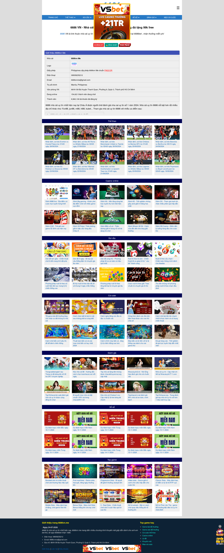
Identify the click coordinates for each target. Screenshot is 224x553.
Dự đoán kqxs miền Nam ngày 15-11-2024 (165, 428)
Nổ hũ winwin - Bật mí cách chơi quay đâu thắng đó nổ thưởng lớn (138, 507)
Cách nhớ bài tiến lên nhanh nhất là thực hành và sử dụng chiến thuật (167, 318)
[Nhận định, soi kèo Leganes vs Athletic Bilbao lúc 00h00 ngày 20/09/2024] (139, 163)
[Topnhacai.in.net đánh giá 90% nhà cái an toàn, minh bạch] (139, 392)
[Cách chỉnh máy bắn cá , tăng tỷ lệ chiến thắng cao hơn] (112, 337)
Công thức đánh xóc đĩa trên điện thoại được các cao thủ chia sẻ (139, 318)
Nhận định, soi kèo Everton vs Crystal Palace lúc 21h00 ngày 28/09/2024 (57, 143)
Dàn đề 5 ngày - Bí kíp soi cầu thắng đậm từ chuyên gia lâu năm (84, 260)
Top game (112, 459)
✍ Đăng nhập (111, 45)
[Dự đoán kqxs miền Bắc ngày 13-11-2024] (139, 447)
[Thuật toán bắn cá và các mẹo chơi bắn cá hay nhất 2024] (84, 337)
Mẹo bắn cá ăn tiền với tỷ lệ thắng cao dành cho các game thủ (138, 343)
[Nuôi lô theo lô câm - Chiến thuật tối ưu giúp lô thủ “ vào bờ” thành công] (139, 255)
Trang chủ (53, 17)
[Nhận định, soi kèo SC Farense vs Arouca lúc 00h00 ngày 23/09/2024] (57, 163)
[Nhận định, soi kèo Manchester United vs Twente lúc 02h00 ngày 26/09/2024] (112, 138)
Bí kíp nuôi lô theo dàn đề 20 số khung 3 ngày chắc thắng (83, 284)
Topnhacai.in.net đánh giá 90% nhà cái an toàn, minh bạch (138, 397)
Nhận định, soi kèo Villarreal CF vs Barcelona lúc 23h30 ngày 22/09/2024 (83, 168)
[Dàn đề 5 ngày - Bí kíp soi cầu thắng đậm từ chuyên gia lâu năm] (84, 255)
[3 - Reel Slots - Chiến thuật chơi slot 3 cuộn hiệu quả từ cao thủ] (112, 502)
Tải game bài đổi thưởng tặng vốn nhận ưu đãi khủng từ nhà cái (57, 318)
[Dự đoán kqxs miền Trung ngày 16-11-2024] (112, 424)
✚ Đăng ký (98, 45)
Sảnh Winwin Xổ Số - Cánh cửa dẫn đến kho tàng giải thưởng (138, 228)
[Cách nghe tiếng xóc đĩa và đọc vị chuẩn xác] (112, 313)
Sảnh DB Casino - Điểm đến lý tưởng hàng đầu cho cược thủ (166, 228)
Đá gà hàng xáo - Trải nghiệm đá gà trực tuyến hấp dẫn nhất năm (167, 343)
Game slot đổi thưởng (150, 529)
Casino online (112, 180)
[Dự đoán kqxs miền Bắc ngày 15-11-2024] (139, 424)
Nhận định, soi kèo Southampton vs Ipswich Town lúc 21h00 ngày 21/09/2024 (110, 170)
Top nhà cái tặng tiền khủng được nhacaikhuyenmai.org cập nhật (111, 374)
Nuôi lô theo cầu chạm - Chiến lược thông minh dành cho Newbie (166, 260)
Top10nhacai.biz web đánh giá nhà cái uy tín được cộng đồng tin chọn (57, 397)
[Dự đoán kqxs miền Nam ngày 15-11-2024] (167, 424)
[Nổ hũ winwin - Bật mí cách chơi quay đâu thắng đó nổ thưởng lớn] (139, 502)
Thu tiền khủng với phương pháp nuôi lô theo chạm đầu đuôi (166, 285)
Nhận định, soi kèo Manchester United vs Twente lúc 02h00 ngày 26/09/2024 (112, 143)
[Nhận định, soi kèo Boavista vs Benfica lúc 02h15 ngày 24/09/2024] (167, 138)
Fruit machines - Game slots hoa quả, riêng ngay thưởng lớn (84, 482)
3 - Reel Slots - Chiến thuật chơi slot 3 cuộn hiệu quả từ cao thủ (111, 507)
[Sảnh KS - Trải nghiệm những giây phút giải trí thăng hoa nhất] (139, 198)
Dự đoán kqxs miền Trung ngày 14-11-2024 (110, 451)
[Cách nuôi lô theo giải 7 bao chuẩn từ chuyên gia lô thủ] (139, 280)
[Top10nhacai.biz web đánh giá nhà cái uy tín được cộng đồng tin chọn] (57, 392)
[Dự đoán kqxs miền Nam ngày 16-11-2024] (84, 424)
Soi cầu (87, 17)
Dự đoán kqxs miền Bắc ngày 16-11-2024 (57, 428)
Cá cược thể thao (149, 532)
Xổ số (136, 17)
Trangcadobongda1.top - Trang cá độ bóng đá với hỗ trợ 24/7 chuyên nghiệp (56, 374)
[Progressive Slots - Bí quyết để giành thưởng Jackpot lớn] (112, 477)
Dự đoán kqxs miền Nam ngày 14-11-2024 (82, 451)
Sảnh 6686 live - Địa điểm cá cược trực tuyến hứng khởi (56, 202)
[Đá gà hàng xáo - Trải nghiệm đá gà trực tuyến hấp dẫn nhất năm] (167, 337)
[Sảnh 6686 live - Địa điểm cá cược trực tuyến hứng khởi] (57, 198)
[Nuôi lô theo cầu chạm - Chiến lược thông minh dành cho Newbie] (167, 255)
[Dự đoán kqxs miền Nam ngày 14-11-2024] (84, 447)
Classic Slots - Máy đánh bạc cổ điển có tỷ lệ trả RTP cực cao (167, 482)
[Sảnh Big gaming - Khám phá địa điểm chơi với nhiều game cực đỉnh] (84, 198)
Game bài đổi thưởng (150, 526)
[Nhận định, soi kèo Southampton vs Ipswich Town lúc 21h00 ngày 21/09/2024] (112, 163)
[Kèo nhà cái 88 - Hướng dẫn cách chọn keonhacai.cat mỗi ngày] (84, 368)
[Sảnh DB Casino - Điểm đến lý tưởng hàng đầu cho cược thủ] (167, 223)
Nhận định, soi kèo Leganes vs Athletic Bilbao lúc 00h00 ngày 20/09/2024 (138, 168)
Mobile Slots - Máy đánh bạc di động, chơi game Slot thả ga (56, 507)
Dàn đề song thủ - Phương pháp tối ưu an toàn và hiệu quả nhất (111, 260)
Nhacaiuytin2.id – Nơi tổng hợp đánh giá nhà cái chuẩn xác (138, 374)
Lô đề (144, 538)
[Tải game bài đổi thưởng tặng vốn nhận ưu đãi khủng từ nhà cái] (57, 313)
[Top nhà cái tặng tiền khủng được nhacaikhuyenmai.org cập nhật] (112, 368)
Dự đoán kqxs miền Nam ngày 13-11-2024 (165, 451)
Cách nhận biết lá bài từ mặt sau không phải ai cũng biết (83, 317)
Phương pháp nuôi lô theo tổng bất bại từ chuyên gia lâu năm (112, 285)
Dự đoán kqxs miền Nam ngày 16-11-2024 (82, 428)
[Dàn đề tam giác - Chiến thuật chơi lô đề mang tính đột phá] (57, 255)
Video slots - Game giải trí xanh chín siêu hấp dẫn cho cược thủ (138, 482)
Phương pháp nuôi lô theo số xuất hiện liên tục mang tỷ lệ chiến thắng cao (56, 285)
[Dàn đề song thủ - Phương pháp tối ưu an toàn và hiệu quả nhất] (112, 255)
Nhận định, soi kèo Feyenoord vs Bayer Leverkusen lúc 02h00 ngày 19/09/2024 (167, 168)
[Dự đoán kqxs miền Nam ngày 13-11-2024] (167, 447)
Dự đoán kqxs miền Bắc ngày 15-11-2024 (139, 428)
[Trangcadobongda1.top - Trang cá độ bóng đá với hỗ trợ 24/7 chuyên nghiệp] (57, 368)
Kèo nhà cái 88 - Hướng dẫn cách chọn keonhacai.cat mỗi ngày (84, 374)
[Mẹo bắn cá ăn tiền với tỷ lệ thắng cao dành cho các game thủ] (139, 337)
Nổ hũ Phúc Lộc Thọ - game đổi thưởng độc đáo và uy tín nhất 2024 (166, 507)
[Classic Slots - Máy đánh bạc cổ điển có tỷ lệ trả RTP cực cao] (167, 477)
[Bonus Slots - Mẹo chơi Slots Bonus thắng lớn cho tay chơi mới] (84, 502)
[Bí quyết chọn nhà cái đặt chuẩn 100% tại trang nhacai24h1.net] (84, 392)
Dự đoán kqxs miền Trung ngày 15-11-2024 (55, 451)
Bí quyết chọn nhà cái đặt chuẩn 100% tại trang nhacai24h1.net (82, 397)
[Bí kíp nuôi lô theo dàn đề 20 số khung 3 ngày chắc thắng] (84, 280)
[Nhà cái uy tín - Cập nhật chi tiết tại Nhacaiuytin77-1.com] (167, 368)
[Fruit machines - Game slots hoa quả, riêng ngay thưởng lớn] (84, 477)
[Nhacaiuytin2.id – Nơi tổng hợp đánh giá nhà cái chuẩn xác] (139, 368)
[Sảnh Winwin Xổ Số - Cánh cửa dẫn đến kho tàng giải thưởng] (139, 223)
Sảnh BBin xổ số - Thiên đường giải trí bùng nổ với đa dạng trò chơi (111, 228)
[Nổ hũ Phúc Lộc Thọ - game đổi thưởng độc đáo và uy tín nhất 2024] (167, 502)
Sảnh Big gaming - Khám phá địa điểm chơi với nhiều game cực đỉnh (84, 203)
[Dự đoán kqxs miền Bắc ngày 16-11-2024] (57, 424)
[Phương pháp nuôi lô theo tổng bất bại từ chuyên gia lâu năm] (112, 280)
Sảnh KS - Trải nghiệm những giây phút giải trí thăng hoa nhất (139, 203)
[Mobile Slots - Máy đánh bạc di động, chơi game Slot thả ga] (57, 502)
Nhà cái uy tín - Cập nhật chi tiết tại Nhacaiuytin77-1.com (166, 372)
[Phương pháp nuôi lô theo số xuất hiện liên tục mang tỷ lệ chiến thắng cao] (57, 280)
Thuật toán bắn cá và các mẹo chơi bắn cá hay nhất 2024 (83, 343)
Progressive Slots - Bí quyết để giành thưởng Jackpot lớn (111, 481)
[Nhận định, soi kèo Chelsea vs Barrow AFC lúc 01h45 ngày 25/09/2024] (139, 138)
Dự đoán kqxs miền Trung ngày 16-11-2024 (110, 428)
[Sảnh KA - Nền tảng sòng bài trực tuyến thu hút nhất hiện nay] (112, 198)
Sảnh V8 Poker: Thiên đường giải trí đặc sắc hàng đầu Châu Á (84, 228)
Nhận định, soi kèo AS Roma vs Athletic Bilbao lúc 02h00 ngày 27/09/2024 (84, 143)
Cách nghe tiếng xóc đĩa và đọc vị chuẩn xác (111, 317)
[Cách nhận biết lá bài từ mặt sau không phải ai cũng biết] (84, 313)
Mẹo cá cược (170, 17)
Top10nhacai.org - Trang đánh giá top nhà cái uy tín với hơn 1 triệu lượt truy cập (167, 397)
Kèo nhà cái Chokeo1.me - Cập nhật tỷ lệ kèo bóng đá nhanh (111, 397)
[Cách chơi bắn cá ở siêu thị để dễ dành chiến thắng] (57, 337)
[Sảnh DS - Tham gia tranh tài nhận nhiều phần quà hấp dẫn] (167, 198)
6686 (62, 33)
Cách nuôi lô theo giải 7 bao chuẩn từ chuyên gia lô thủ (138, 284)
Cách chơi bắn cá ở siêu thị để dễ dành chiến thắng (56, 342)
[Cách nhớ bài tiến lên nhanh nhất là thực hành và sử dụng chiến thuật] (167, 313)
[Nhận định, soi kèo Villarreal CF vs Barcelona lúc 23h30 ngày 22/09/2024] (84, 163)
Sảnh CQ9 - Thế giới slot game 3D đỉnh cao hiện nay (56, 227)
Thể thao (70, 17)
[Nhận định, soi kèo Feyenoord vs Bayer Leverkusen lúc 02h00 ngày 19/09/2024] (167, 163)
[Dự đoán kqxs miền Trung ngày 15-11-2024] (57, 447)
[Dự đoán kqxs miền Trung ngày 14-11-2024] (112, 447)
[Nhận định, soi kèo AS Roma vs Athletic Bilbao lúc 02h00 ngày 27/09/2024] (84, 138)
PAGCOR (108, 70)
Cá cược (112, 295)
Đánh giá (152, 17)
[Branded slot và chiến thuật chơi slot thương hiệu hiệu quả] (57, 477)
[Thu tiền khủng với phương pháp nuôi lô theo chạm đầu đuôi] (167, 280)
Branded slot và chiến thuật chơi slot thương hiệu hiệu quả (57, 481)
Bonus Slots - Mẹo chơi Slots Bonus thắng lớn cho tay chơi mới (84, 507)
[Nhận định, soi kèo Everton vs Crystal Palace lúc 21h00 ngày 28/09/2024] (57, 138)
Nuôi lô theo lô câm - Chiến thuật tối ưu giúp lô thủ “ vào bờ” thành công (138, 260)
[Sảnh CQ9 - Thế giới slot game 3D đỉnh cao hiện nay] (57, 223)
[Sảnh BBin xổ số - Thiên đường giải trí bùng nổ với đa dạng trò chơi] (112, 223)
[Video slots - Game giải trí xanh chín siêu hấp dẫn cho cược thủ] (139, 477)
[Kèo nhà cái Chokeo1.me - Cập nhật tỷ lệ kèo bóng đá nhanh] (112, 392)
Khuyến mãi (146, 541)
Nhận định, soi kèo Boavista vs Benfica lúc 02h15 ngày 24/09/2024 (166, 143)
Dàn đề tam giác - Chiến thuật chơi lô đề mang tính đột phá (57, 259)
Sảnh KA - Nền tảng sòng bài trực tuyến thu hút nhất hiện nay (112, 203)
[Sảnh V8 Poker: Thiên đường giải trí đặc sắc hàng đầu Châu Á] (84, 223)
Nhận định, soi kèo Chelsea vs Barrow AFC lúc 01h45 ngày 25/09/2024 (138, 143)
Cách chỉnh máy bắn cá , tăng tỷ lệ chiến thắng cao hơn (112, 342)
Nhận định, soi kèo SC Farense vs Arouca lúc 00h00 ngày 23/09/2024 (57, 168)
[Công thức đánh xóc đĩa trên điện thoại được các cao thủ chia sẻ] (139, 313)
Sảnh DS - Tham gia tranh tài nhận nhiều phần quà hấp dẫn (167, 202)
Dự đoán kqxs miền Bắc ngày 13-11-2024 (139, 451)
